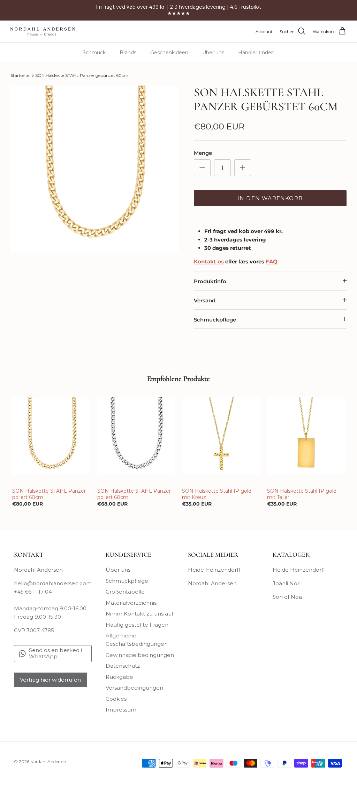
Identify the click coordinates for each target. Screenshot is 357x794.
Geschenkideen (169, 52)
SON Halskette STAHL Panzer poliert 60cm (49, 494)
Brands (128, 52)
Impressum (121, 709)
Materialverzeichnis (131, 603)
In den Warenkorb (270, 198)
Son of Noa (287, 597)
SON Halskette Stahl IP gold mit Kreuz (216, 494)
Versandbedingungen (134, 687)
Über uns (213, 52)
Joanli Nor (286, 583)
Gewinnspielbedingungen (140, 655)
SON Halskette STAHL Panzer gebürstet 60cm (81, 75)
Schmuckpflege (215, 319)
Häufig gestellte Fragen (137, 624)
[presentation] (5, 439)
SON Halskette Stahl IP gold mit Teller (301, 494)
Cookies (116, 699)
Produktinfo (210, 281)
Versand (204, 300)
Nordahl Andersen (212, 583)
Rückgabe (119, 677)
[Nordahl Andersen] (42, 31)
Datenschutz (123, 665)
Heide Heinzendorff (214, 569)
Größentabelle (125, 591)
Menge (203, 153)
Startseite (19, 75)
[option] (94, 169)
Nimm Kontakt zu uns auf (139, 613)
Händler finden (256, 52)
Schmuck (94, 52)
